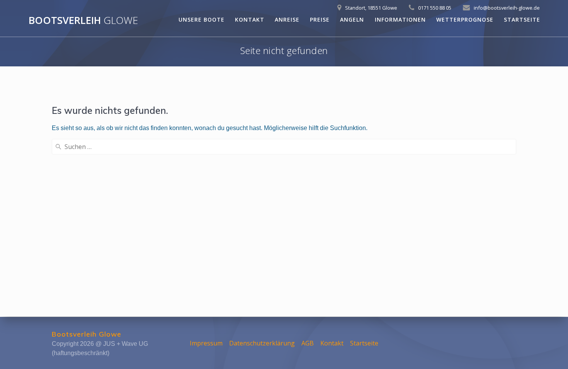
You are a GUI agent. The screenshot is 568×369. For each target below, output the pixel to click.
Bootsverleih (83, 20)
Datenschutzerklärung (262, 343)
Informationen (400, 19)
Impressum (206, 343)
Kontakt (249, 19)
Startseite (522, 19)
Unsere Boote (201, 19)
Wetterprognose (464, 19)
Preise (320, 19)
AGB (307, 343)
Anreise (287, 19)
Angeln (352, 19)
